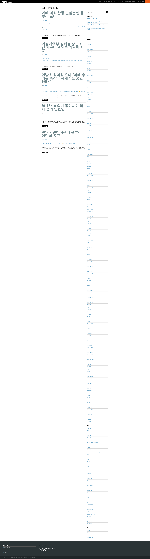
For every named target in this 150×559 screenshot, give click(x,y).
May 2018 (89, 142)
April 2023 (89, 70)
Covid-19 (89, 437)
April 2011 (89, 342)
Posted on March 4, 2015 (47, 116)
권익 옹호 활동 (90, 504)
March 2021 (89, 104)
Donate (147, 1)
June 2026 (89, 42)
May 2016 (89, 197)
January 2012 (89, 321)
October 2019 (89, 120)
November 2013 (90, 268)
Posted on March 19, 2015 (47, 23)
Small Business (90, 485)
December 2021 (90, 92)
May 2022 (89, 87)
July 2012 (89, 307)
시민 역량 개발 (90, 509)
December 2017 (90, 151)
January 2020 (89, 116)
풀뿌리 (60, 143)
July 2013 (89, 278)
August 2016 (89, 190)
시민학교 (89, 511)
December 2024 (90, 49)
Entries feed (89, 532)
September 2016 (90, 187)
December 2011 (90, 323)
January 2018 (89, 149)
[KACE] (6, 1)
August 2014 (89, 247)
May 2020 (89, 106)
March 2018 (89, 147)
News (44, 29)
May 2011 (89, 340)
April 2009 (89, 400)
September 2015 (90, 216)
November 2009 (90, 383)
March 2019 (89, 130)
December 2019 (90, 118)
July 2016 (89, 192)
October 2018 (89, 135)
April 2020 (89, 108)
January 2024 (89, 61)
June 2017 (89, 166)
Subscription (89, 490)
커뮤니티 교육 (89, 521)
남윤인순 (50, 60)
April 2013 (89, 285)
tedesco (77, 91)
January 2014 (89, 264)
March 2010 (89, 373)
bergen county (47, 91)
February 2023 (90, 75)
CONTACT (6, 552)
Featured (89, 444)
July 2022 (89, 82)
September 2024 (90, 54)
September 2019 (90, 123)
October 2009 (89, 385)
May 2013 (89, 283)
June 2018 (89, 139)
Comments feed (90, 535)
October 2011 (89, 328)
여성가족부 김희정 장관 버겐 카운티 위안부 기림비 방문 (63, 47)
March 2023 (89, 73)
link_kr (88, 456)
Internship (89, 449)
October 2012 (89, 299)
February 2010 (90, 376)
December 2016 (90, 180)
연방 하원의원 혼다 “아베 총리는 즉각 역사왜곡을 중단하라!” (63, 78)
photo (88, 468)
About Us (89, 428)
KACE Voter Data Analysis (92, 31)
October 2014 (89, 242)
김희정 (47, 60)
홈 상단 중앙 (89, 523)
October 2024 (89, 51)
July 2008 (89, 421)
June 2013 (89, 280)
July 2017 (89, 163)
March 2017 (89, 173)
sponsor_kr (89, 487)
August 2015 (89, 218)
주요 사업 (89, 516)
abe (43, 26)
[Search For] (107, 12)
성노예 (59, 60)
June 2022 (89, 85)
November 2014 (90, 240)
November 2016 (90, 182)
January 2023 (89, 77)
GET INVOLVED (120, 1)
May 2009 (89, 397)
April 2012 (89, 314)
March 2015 (89, 230)
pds (88, 466)
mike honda (73, 26)
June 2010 (89, 366)
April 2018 (89, 144)
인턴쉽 (57, 143)
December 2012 (90, 295)
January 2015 (89, 235)
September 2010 (90, 359)
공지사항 (89, 502)
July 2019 (89, 125)
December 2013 (90, 266)
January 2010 (89, 378)
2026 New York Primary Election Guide (94, 18)
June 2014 (89, 252)
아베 (44, 27)
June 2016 (89, 194)
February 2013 (90, 290)
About (100, 1)
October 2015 (89, 213)
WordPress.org (90, 537)
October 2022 (89, 80)
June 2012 (89, 309)
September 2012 (90, 302)
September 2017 (90, 159)
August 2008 (89, 419)
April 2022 (89, 89)
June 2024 (89, 56)
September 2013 (90, 273)
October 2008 (89, 414)
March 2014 (89, 259)
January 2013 (89, 292)
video (88, 497)
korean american (64, 26)
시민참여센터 (63, 60)
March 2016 (89, 202)
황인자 (75, 60)
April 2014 (89, 256)
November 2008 (90, 412)
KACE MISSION (7, 550)
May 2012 (89, 311)
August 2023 (89, 68)
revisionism (68, 91)
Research (89, 483)
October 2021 (89, 94)
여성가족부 (68, 60)
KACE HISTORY (7, 547)
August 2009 (89, 390)
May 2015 (89, 225)
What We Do (113, 1)
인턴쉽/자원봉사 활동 (60, 116)
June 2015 (89, 223)
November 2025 (90, 44)
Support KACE (140, 1)
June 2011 (89, 338)
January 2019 (89, 132)
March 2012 (89, 316)
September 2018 (90, 137)
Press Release (90, 471)
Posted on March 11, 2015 (47, 58)
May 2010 (89, 369)
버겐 (56, 60)
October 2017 (89, 156)
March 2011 (89, 345)
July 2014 (89, 249)
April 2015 (89, 228)
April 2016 (89, 199)
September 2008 (90, 416)
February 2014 (90, 261)
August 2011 (89, 333)
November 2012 (90, 297)
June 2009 (89, 395)
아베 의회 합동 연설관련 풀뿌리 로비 (63, 14)
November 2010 (90, 354)
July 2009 (89, 392)
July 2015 (89, 221)
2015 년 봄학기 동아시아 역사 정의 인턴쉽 (62, 107)
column (88, 430)
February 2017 (90, 175)
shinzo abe (73, 91)
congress (54, 26)
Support (88, 492)
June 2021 (89, 99)
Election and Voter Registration (93, 442)
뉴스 (46, 29)
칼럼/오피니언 (89, 518)
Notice (88, 464)
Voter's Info (89, 499)
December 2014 (90, 237)
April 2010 (89, 371)
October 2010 (89, 357)
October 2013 (89, 271)
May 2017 (89, 168)
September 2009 (90, 388)
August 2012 (89, 304)
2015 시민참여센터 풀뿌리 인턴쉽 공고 (62, 134)
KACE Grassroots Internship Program (94, 452)
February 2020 (90, 113)
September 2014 (90, 244)
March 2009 (89, 402)
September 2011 (90, 330)
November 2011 (90, 326)
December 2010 (90, 352)
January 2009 (89, 407)
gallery (88, 447)
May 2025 (89, 46)
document (89, 440)
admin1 (45, 20)
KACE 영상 (89, 454)
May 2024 (89, 58)
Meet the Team (106, 1)
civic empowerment (48, 26)
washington (78, 26)
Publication (89, 473)
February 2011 (90, 347)
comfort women (53, 91)
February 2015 (90, 233)
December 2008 (90, 409)
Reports (88, 480)
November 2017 (90, 154)
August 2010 (89, 361)
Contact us (89, 435)
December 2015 (90, 209)
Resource (134, 1)
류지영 (53, 60)
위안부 (72, 60)
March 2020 (89, 111)
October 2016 (89, 185)
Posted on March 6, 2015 (47, 89)
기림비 (44, 60)
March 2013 (89, 287)
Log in (88, 530)
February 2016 (90, 204)
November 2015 (90, 211)
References (89, 478)
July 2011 (89, 335)
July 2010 (89, 364)
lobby (69, 26)
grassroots (59, 26)
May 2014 (89, 254)
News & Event (127, 1)
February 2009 (90, 404)
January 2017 (89, 178)
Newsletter (89, 461)
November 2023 (90, 63)
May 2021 (89, 101)
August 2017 (89, 161)
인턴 (54, 143)
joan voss (59, 91)
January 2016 (89, 206)
